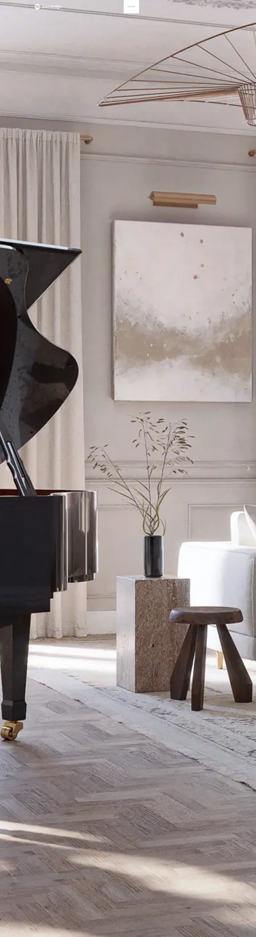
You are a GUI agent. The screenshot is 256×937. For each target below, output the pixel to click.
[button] (216, 6)
